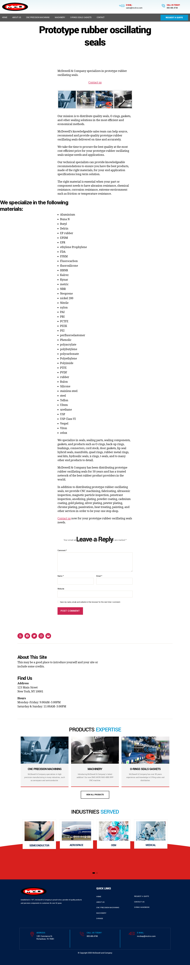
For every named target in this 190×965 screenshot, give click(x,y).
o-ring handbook (142, 907)
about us (100, 902)
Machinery (60, 17)
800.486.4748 (172, 8)
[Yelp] (20, 636)
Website (61, 588)
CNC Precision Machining (38, 17)
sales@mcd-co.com (134, 8)
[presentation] (8, 844)
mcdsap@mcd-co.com (146, 936)
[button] (93, 873)
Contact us (95, 82)
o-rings (99, 918)
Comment (62, 550)
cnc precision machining (107, 907)
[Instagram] (41, 636)
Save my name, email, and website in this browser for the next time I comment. (90, 602)
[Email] (48, 636)
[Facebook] (27, 636)
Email (99, 576)
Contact (100, 17)
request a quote (141, 896)
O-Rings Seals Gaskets (81, 17)
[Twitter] (34, 636)
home (98, 896)
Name (61, 576)
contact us (139, 902)
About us (16, 17)
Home (4, 17)
